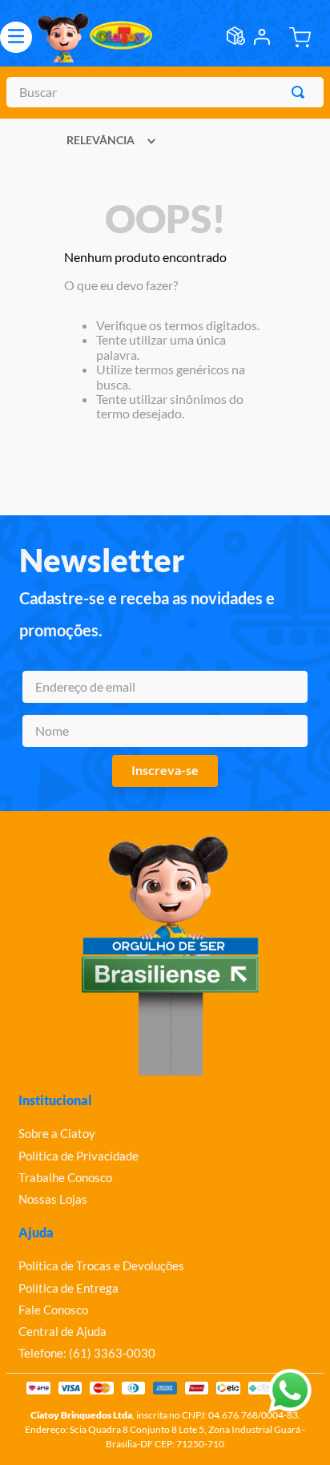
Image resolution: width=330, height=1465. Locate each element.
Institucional (55, 1100)
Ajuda (36, 1232)
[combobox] (165, 92)
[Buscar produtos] (301, 92)
